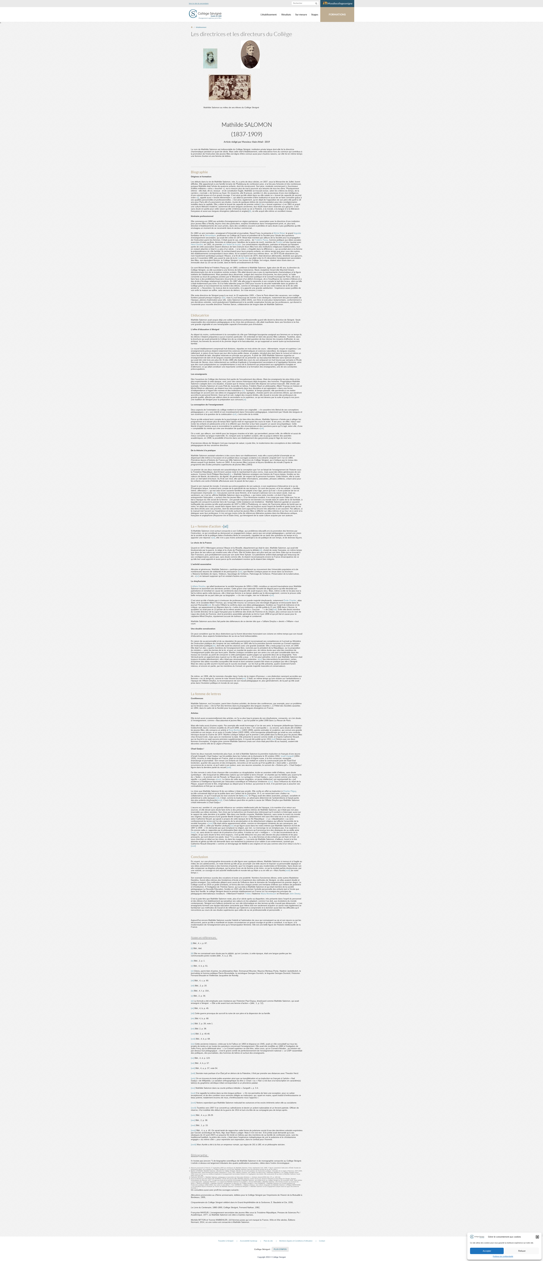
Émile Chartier (290, 600)
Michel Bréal (279, 233)
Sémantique (210, 235)
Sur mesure (301, 14)
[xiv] (240, 571)
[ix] (230, 474)
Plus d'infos (280, 1249)
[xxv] (271, 781)
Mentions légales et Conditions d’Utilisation (296, 1241)
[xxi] (244, 678)
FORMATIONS (337, 14)
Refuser (522, 1251)
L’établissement (201, 27)
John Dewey (294, 893)
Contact (322, 1241)
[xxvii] (216, 798)
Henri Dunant (197, 244)
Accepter (487, 1251)
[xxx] (232, 825)
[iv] (224, 297)
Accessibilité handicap (248, 1241)
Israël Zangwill (287, 756)
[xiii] (260, 550)
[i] (198, 197)
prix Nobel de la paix (232, 244)
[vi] (245, 399)
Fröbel (248, 893)
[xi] (225, 526)
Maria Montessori (268, 893)
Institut (280, 242)
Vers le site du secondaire (199, 4)
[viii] (262, 428)
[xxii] (274, 739)
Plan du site (268, 1241)
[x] (215, 493)
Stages (314, 14)
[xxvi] (245, 795)
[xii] (213, 537)
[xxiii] (229, 767)
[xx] (260, 659)
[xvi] (272, 595)
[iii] (250, 211)
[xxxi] (193, 832)
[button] (537, 1236)
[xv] (197, 576)
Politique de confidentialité (503, 1256)
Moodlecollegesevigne (339, 3)
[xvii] (209, 605)
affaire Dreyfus (198, 586)
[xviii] (274, 609)
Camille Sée (243, 258)
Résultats (286, 14)
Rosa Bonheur (235, 730)
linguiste (297, 233)
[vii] (234, 414)
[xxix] (210, 823)
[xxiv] (219, 779)
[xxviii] (219, 800)
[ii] (260, 204)
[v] (244, 390)
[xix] (214, 645)
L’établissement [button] (269, 14)
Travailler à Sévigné (225, 1241)
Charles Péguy (289, 791)
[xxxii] (193, 846)
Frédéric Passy (261, 240)
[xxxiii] (287, 870)
